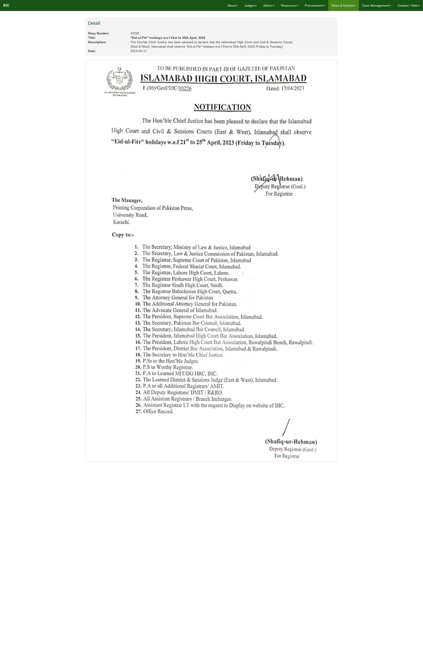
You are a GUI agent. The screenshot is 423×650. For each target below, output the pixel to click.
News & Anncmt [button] (342, 5)
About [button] (231, 5)
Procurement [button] (314, 5)
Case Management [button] (375, 5)
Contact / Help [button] (407, 5)
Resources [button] (288, 5)
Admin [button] (267, 5)
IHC (6, 5)
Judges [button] (249, 5)
